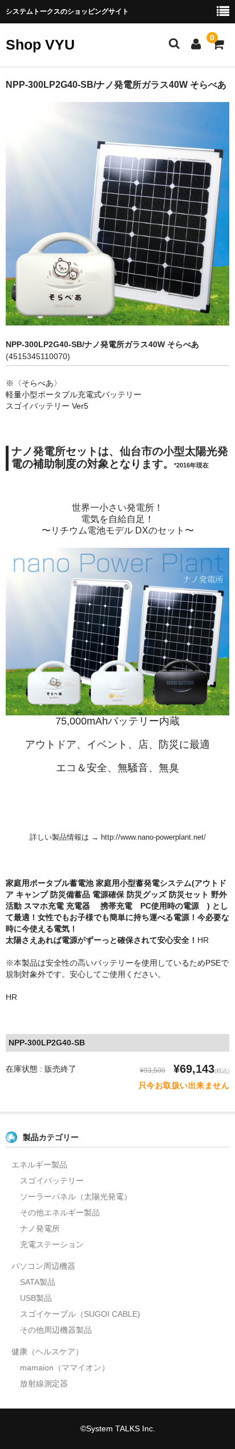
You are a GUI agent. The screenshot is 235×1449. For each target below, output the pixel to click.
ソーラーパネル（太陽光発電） (76, 1196)
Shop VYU (40, 44)
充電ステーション (52, 1244)
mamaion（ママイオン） (65, 1367)
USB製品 (36, 1298)
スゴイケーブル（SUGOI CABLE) (80, 1313)
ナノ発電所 (40, 1228)
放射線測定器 (44, 1383)
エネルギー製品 (39, 1164)
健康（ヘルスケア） (47, 1351)
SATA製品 (37, 1282)
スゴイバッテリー (52, 1180)
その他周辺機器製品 (56, 1329)
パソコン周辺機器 (43, 1266)
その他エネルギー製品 (60, 1212)
